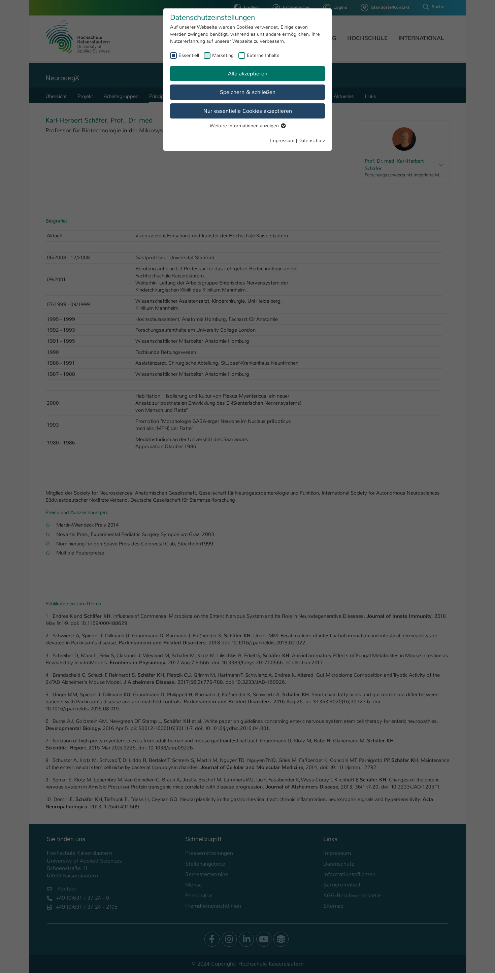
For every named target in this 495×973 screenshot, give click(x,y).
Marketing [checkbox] (223, 55)
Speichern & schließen (247, 92)
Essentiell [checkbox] (188, 55)
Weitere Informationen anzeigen (245, 126)
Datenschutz (311, 140)
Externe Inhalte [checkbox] (263, 55)
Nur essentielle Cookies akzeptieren (247, 110)
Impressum (282, 140)
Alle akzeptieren (247, 73)
